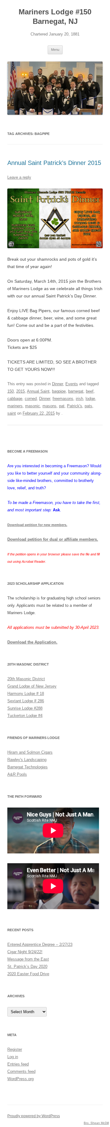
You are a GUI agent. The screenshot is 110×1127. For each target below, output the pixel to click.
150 (10, 391)
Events (71, 384)
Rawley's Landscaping (26, 759)
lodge (90, 398)
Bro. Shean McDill (96, 1123)
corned (31, 398)
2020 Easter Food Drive (28, 974)
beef (90, 391)
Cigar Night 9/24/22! (24, 952)
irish (79, 398)
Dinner (57, 384)
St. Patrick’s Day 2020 (27, 966)
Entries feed (18, 1064)
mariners (15, 406)
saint (11, 413)
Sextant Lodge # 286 (25, 701)
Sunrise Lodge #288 (24, 708)
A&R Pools (17, 774)
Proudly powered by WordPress (33, 1116)
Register (14, 1049)
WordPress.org (20, 1079)
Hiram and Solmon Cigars (30, 752)
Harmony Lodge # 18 (25, 693)
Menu (55, 49)
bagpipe (59, 391)
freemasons (63, 398)
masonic (32, 406)
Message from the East (28, 959)
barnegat (75, 391)
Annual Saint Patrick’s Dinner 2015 (54, 162)
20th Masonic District (26, 679)
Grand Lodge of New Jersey (32, 686)
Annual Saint (38, 391)
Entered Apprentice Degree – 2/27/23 (39, 944)
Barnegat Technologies (27, 767)
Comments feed (21, 1071)
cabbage (14, 398)
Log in (12, 1056)
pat (61, 406)
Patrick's (74, 406)
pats (88, 406)
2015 (20, 391)
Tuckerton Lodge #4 (24, 715)
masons (49, 406)
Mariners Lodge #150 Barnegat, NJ (55, 16)
